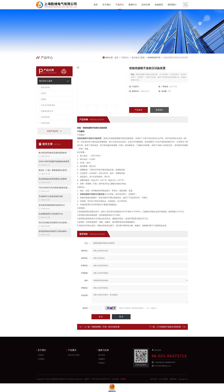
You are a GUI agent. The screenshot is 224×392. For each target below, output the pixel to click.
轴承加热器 (45, 87)
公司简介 (41, 355)
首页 (96, 4)
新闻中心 (133, 4)
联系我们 (172, 4)
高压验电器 (45, 117)
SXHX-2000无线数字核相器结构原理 (54, 161)
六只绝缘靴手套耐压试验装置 (169, 327)
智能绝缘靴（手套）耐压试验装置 (106, 327)
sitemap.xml (183, 379)
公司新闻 (41, 359)
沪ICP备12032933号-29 (100, 379)
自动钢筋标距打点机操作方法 (51, 214)
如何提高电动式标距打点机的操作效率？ (54, 231)
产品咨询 (138, 110)
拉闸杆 (43, 93)
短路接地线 (45, 123)
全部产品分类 (52, 131)
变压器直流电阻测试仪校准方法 (52, 205)
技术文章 (146, 4)
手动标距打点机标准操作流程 (51, 196)
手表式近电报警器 (48, 105)
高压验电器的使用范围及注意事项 (53, 179)
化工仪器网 (163, 379)
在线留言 (159, 4)
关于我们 (106, 4)
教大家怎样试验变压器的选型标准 (53, 153)
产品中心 (120, 4)
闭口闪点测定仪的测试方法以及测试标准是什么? (54, 223)
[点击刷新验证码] (111, 308)
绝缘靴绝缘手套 (154, 58)
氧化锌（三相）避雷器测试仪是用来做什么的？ (54, 170)
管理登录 (173, 379)
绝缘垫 (43, 99)
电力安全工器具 (138, 58)
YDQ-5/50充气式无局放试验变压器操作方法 (54, 188)
